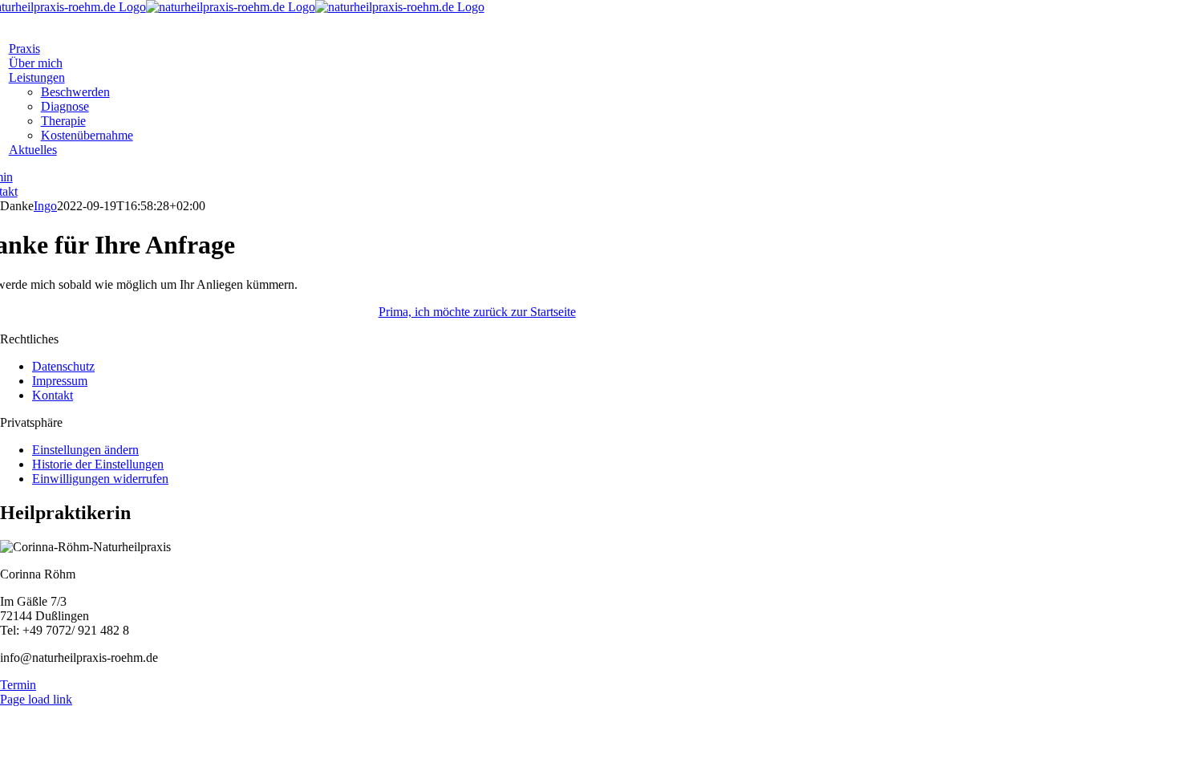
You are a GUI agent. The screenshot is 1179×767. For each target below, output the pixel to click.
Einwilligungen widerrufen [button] (100, 478)
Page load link (36, 699)
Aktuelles (33, 149)
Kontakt (52, 395)
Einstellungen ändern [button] (85, 450)
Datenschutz (63, 366)
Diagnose (65, 106)
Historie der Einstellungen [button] (98, 464)
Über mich (36, 63)
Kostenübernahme (87, 135)
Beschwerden (75, 92)
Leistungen (37, 77)
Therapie (63, 121)
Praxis (24, 48)
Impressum (59, 381)
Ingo (45, 206)
